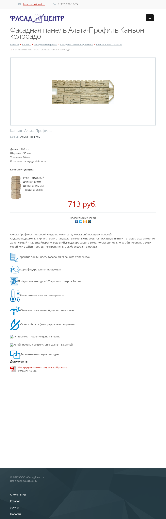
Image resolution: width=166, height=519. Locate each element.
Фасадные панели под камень (76, 44)
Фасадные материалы (45, 44)
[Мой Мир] (89, 221)
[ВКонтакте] (76, 221)
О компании (18, 494)
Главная (14, 44)
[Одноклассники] (85, 221)
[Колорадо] (83, 91)
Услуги (14, 507)
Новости (15, 514)
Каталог (26, 44)
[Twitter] (80, 221)
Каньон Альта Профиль (109, 44)
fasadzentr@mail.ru (34, 4)
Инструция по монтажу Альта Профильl (43, 367)
